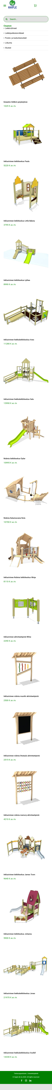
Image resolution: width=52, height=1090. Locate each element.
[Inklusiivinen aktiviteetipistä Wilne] (26, 610)
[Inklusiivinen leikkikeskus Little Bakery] (26, 194)
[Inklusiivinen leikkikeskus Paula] (26, 134)
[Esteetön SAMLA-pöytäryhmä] (26, 75)
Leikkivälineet (11, 28)
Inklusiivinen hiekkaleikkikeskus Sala (19, 399)
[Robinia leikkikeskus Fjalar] (26, 431)
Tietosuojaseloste (20, 1073)
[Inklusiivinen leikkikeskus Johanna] (26, 907)
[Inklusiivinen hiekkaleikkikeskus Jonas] (26, 966)
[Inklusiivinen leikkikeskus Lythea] (26, 253)
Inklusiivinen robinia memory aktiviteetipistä (21, 815)
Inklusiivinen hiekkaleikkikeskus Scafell (20, 1053)
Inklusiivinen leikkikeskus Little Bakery (19, 221)
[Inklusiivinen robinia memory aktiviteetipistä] (26, 788)
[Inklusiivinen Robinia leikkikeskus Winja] (26, 550)
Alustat (8, 48)
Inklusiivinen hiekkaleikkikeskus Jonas (19, 993)
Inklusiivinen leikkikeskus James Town (19, 875)
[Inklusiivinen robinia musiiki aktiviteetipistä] (26, 669)
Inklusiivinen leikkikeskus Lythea (17, 280)
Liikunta (8, 43)
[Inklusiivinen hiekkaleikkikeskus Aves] (26, 312)
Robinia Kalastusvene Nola (14, 518)
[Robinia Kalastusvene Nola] (26, 491)
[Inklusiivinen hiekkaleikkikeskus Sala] (26, 372)
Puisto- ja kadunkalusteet (16, 38)
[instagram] (26, 1081)
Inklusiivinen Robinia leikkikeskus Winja (20, 577)
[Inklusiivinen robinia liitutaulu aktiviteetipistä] (26, 728)
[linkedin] (30, 1081)
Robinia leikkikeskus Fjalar (14, 458)
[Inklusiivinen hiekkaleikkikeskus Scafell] (26, 1025)
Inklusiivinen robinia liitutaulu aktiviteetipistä (22, 756)
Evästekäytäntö (33, 1073)
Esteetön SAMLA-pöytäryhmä (15, 102)
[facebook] (22, 1081)
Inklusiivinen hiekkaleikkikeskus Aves (19, 340)
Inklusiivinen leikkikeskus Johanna (18, 934)
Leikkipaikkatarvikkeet (14, 33)
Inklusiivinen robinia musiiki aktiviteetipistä (21, 696)
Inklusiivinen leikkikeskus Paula (16, 161)
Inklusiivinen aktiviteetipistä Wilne (17, 637)
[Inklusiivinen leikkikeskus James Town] (26, 847)
